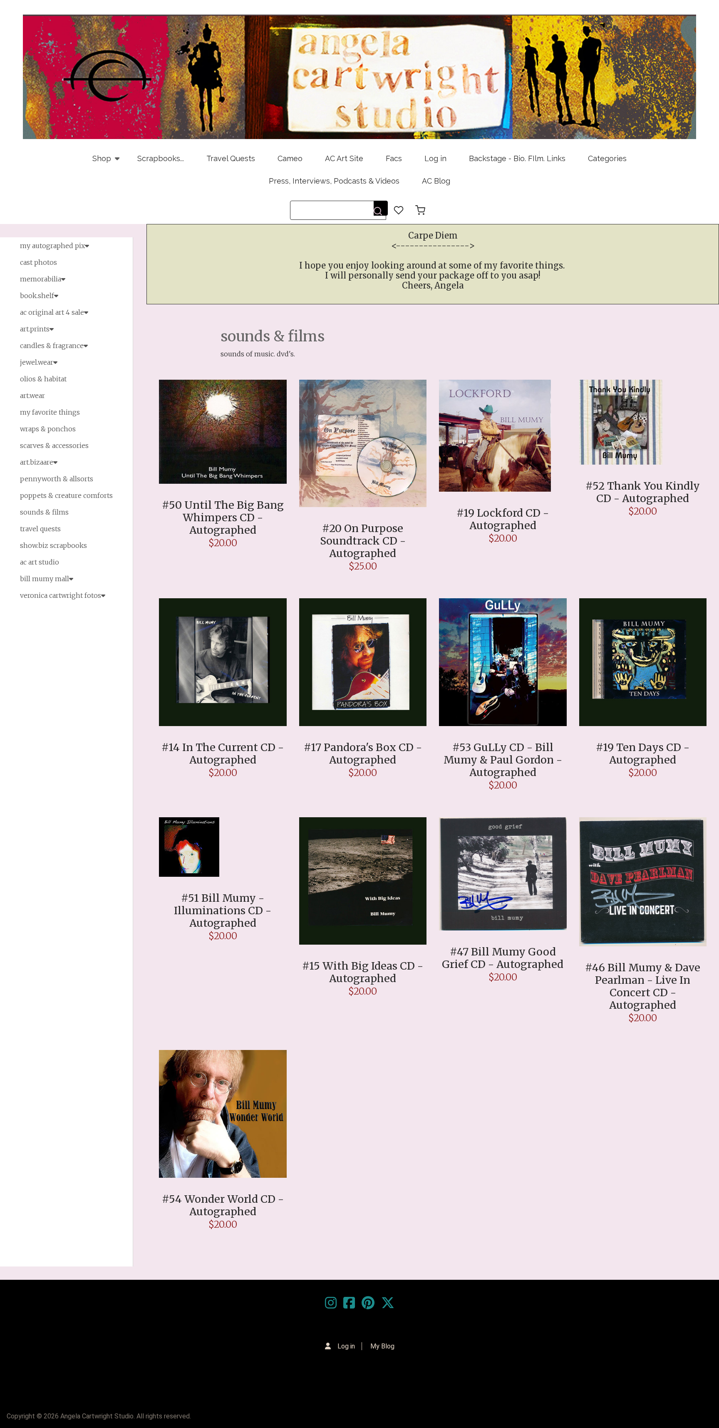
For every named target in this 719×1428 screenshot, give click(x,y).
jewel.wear (36, 362)
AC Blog (436, 181)
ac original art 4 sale (52, 312)
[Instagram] (331, 1303)
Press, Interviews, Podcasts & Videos (334, 181)
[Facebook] (349, 1303)
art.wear (32, 395)
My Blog (382, 1346)
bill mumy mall (44, 579)
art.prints (35, 329)
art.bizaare (36, 462)
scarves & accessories (54, 445)
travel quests (40, 529)
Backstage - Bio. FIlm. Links (517, 158)
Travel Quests (230, 158)
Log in (435, 158)
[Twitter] (387, 1303)
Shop (96, 162)
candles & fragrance (52, 345)
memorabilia (40, 279)
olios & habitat (43, 379)
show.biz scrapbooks (53, 545)
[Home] (359, 77)
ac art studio (39, 562)
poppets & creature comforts (66, 495)
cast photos (38, 262)
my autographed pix (52, 245)
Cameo (290, 158)
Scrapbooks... (160, 158)
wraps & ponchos (48, 429)
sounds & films (44, 512)
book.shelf (37, 295)
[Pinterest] (368, 1303)
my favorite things (50, 412)
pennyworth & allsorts (56, 479)
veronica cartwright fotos (60, 595)
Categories (607, 158)
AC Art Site (344, 158)
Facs (394, 158)
